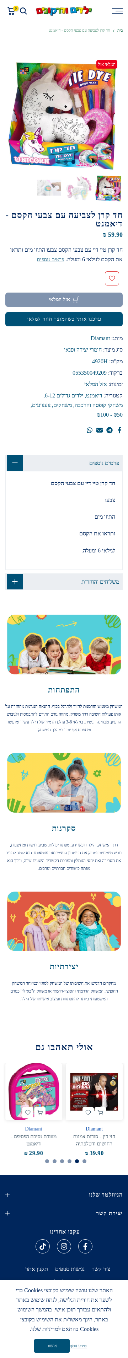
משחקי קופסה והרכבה (99, 405)
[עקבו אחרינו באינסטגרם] (64, 1246)
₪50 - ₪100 (110, 415)
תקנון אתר (36, 1269)
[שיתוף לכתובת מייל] (99, 430)
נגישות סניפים (70, 1269)
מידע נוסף (78, 1345)
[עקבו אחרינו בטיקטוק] (43, 1246)
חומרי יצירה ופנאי (83, 350)
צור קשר (101, 1269)
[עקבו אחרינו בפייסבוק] (85, 1246)
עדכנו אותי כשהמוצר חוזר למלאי (64, 319)
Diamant (100, 338)
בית (120, 30)
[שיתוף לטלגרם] (109, 430)
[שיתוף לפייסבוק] (119, 430)
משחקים (62, 405)
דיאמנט (94, 395)
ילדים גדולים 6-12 (64, 395)
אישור (52, 1345)
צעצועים (41, 405)
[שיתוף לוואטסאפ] (89, 430)
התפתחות (64, 689)
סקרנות (64, 828)
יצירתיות (64, 966)
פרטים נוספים (50, 259)
